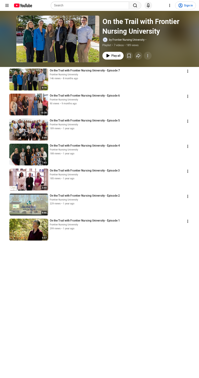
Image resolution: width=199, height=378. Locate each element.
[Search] (135, 5)
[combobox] (91, 5)
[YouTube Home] (23, 5)
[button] (57, 39)
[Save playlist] (129, 56)
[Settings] (169, 5)
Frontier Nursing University (64, 74)
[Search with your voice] (148, 5)
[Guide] (7, 5)
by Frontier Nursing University (127, 39)
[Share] (138, 56)
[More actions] (148, 56)
